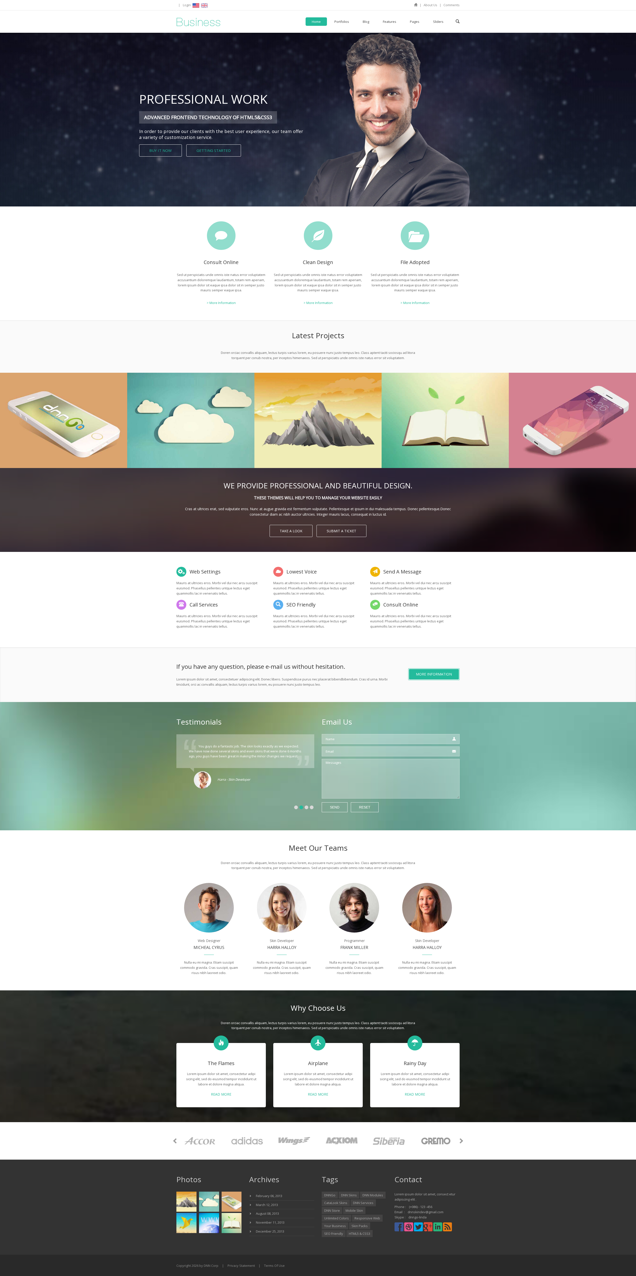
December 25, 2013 (270, 1231)
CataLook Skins (335, 1203)
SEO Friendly (333, 1233)
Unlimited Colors (336, 1218)
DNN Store (332, 1210)
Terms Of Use (274, 1265)
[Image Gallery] (63, 420)
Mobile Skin (354, 1210)
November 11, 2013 (270, 1222)
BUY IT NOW (160, 150)
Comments (451, 5)
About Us (430, 5)
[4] (312, 807)
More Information (434, 674)
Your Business (335, 1226)
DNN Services (363, 1203)
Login (187, 5)
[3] (306, 807)
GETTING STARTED (214, 150)
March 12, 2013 (267, 1205)
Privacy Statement (241, 1265)
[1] (296, 807)
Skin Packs (360, 1226)
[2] (301, 807)
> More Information (221, 303)
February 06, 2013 (269, 1196)
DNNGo (329, 1195)
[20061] (198, 21)
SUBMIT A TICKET (341, 531)
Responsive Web (367, 1218)
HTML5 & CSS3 (359, 1233)
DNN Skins (349, 1195)
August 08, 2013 (267, 1213)
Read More (221, 1094)
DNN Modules (372, 1195)
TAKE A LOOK (291, 531)
